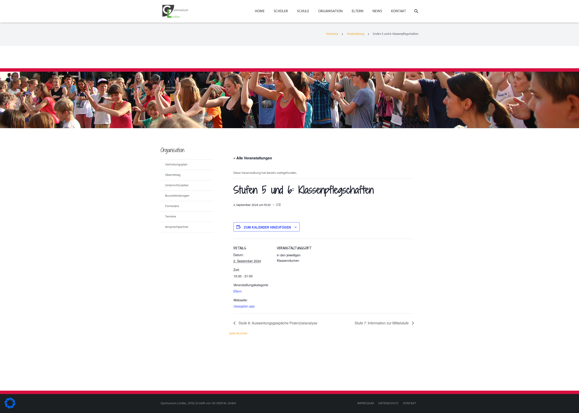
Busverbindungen (177, 195)
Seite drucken (238, 333)
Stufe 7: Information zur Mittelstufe (382, 323)
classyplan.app (244, 306)
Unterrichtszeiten (177, 185)
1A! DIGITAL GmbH (224, 403)
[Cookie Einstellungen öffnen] (10, 407)
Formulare (172, 206)
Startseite (332, 34)
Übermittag (172, 175)
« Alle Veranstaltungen (252, 157)
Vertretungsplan (176, 164)
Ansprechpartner (176, 227)
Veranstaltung (355, 34)
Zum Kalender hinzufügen (267, 227)
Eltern (237, 291)
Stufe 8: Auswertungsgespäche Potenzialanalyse (277, 323)
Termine (170, 216)
